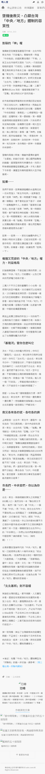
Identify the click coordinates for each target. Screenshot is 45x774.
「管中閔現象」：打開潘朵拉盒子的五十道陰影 (21, 723)
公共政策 (16, 676)
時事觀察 (29, 7)
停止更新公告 (14, 7)
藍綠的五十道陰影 (9, 745)
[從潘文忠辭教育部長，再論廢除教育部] (22, 730)
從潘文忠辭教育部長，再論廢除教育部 (17, 734)
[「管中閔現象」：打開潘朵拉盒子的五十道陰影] (22, 717)
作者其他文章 (22, 710)
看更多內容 (24, 754)
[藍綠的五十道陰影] (22, 741)
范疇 (4, 31)
